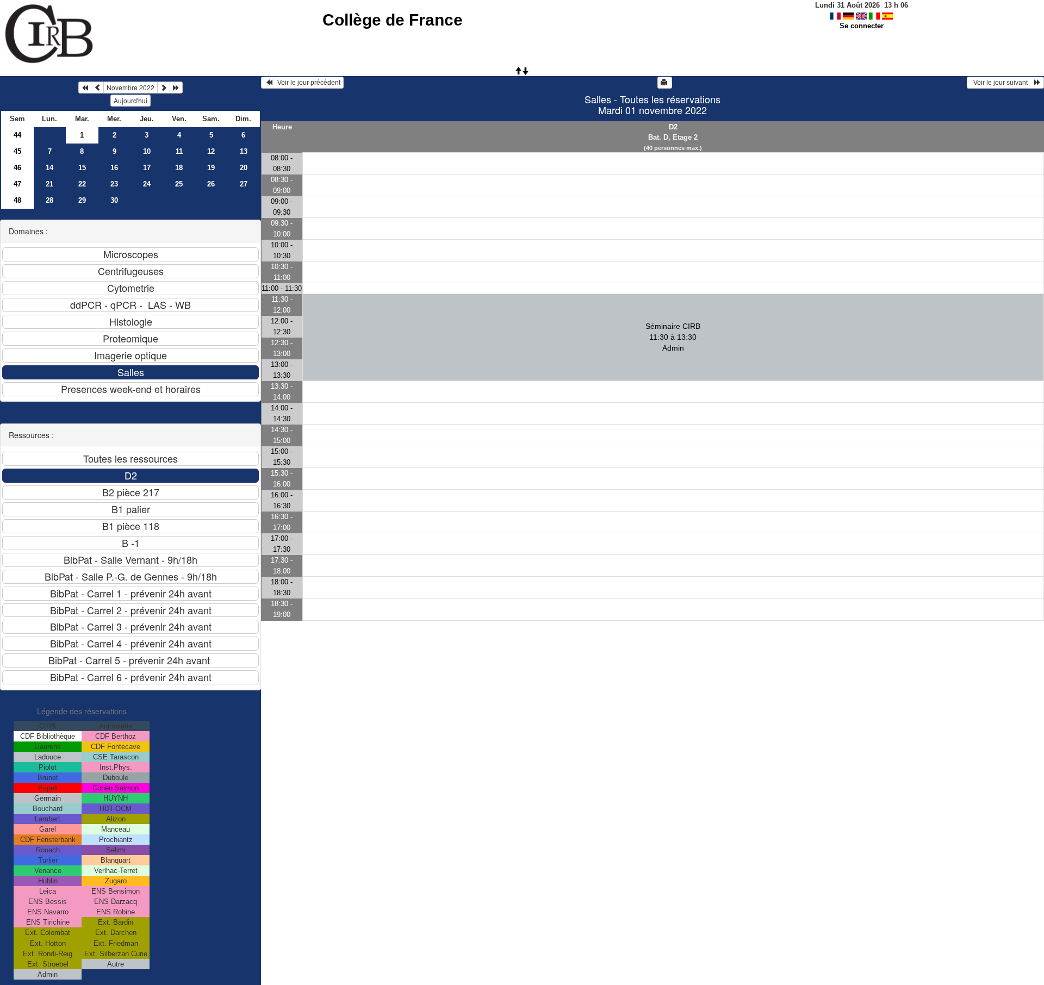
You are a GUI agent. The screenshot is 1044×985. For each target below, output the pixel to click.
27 (243, 184)
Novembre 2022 (130, 87)
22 (82, 184)
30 (114, 200)
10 (147, 151)
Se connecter (862, 26)
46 (17, 168)
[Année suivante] (176, 87)
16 (114, 168)
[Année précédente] (84, 87)
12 (211, 151)
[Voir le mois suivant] (163, 87)
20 (243, 168)
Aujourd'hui (130, 100)
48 (17, 200)
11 (179, 151)
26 (211, 184)
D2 (673, 127)
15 (82, 168)
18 (179, 168)
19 (211, 168)
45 (17, 151)
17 (147, 168)
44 (17, 135)
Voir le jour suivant (1002, 82)
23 (114, 184)
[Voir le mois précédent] (97, 87)
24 (147, 184)
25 (179, 184)
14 (49, 168)
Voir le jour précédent (306, 82)
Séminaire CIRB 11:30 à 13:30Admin (672, 337)
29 (82, 200)
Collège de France (392, 20)
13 (243, 151)
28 (49, 200)
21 (49, 184)
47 (17, 184)
